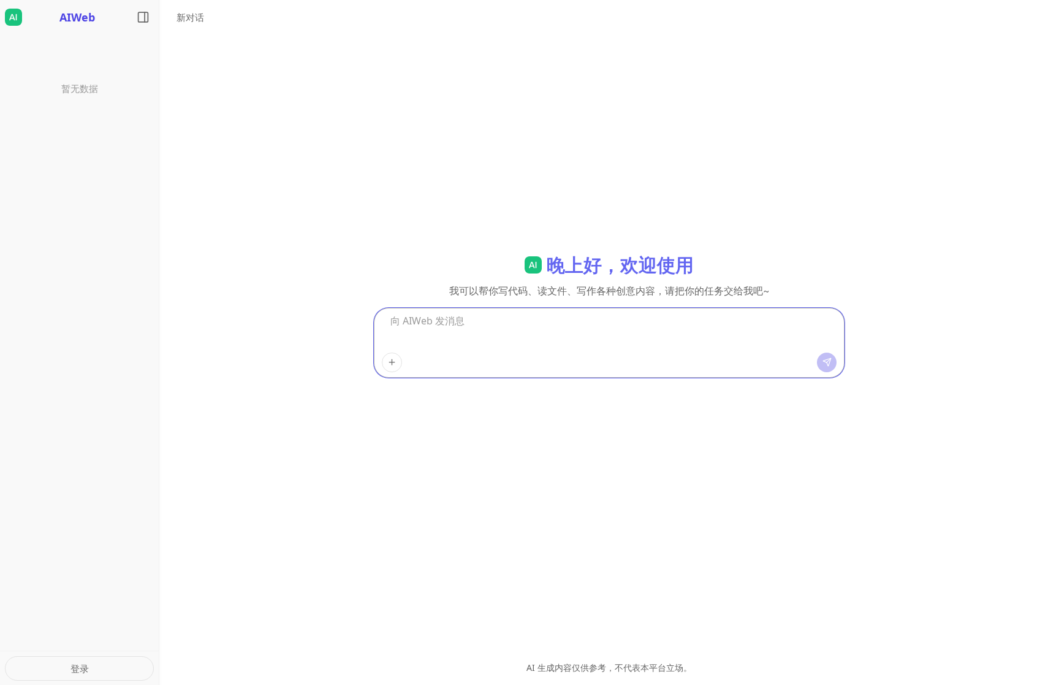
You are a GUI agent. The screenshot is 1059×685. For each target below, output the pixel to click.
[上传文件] (392, 362)
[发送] (827, 362)
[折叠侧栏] (143, 17)
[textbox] (609, 333)
